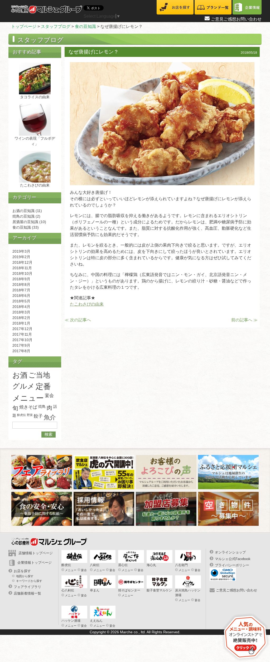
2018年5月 (21, 301)
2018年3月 (21, 312)
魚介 (50, 417)
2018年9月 (21, 279)
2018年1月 (21, 323)
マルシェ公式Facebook (232, 559)
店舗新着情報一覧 (27, 593)
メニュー (70, 570)
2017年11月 (22, 334)
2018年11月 (22, 268)
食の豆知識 (85, 26)
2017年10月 (22, 340)
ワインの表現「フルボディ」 (35, 141)
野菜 (30, 414)
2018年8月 (21, 284)
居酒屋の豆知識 (25, 222)
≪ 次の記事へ (78, 320)
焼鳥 (42, 406)
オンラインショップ (230, 552)
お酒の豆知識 (23, 211)
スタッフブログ (55, 26)
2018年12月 (22, 262)
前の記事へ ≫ (244, 320)
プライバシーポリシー (232, 565)
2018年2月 (21, 318)
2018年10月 (22, 273)
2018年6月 (21, 295)
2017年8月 (21, 351)
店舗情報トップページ (35, 553)
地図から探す (24, 576)
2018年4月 (21, 307)
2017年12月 (22, 329)
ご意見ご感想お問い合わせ (236, 19)
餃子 (38, 416)
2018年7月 (21, 290)
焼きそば (28, 407)
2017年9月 (21, 345)
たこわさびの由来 (87, 304)
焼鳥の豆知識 (23, 216)
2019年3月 (21, 251)
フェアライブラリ (27, 587)
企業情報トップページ (34, 563)
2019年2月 (21, 257)
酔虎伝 (21, 414)
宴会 (49, 395)
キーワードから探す (29, 580)
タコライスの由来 (35, 97)
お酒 (19, 375)
